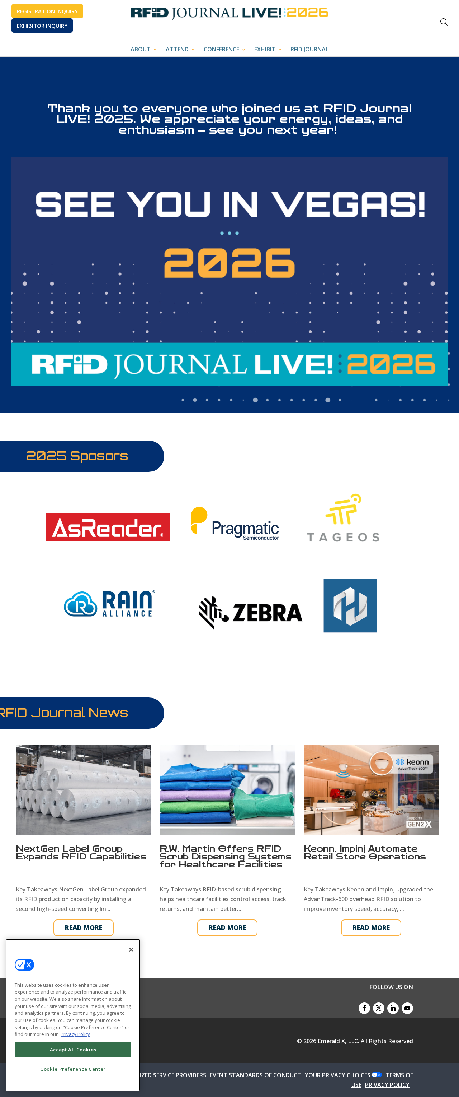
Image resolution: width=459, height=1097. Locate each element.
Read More (83, 927)
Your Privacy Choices (337, 1075)
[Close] (131, 950)
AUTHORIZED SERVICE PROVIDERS (160, 1075)
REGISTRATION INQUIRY (47, 11)
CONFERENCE (221, 50)
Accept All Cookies (73, 1049)
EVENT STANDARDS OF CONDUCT (255, 1075)
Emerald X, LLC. (338, 1041)
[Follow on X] (378, 1008)
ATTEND (177, 50)
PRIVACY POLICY (387, 1085)
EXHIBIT (264, 50)
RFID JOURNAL (309, 50)
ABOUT (141, 50)
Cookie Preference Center (73, 1069)
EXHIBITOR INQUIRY (42, 25)
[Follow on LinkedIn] (393, 1008)
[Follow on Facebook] (364, 1008)
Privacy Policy (75, 1034)
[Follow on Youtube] (407, 1008)
